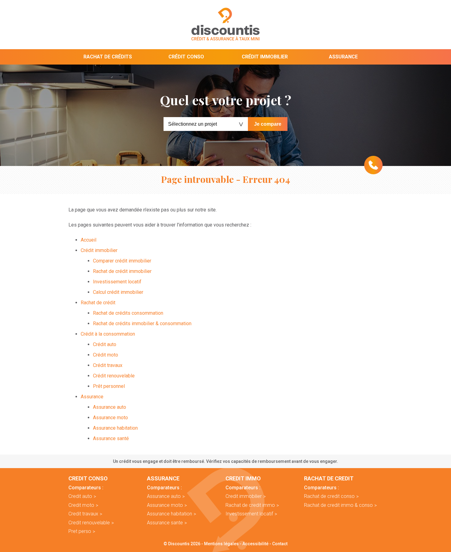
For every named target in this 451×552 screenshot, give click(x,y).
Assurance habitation (115, 428)
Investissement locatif (117, 282)
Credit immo (243, 478)
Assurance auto (109, 407)
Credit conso (88, 478)
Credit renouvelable (89, 523)
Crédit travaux (107, 365)
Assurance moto (110, 417)
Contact (279, 543)
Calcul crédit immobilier (118, 292)
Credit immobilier (244, 496)
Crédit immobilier (265, 57)
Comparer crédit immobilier (122, 261)
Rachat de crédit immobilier (122, 271)
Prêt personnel (109, 386)
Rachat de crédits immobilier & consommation (142, 323)
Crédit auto (104, 344)
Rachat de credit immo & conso (338, 505)
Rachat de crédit (98, 303)
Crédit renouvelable (114, 376)
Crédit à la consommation (108, 334)
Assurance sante (165, 523)
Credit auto (80, 496)
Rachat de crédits (107, 57)
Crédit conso (186, 57)
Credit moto (81, 505)
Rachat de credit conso (329, 496)
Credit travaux (83, 514)
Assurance (343, 57)
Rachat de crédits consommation (128, 313)
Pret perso (79, 531)
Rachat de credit (328, 478)
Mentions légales (221, 543)
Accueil (88, 240)
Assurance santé (111, 438)
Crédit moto (105, 355)
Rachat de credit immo (250, 505)
